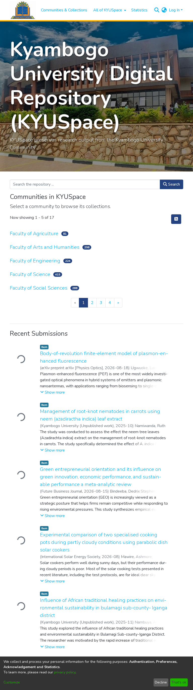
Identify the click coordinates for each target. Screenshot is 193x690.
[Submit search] (157, 10)
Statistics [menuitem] (139, 10)
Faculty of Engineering (35, 260)
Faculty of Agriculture (34, 233)
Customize (12, 682)
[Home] (23, 10)
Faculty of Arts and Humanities (44, 247)
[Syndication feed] (176, 219)
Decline (161, 682)
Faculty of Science (30, 274)
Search (173, 184)
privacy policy (64, 672)
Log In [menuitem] (174, 10)
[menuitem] (109, 10)
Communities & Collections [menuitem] (64, 10)
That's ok (178, 682)
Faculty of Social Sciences (38, 288)
